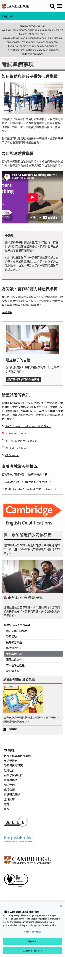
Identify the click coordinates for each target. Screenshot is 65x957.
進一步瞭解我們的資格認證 (28, 535)
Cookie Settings (32, 931)
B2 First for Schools (16, 448)
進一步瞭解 (10, 729)
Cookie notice (49, 925)
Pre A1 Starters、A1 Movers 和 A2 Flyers (28, 426)
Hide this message (32, 53)
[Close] (61, 906)
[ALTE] (16, 832)
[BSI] (16, 893)
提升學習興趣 (14, 642)
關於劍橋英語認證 (16, 631)
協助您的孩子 (14, 648)
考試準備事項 (14, 654)
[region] (32, 929)
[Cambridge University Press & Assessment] (27, 871)
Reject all (32, 941)
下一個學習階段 (15, 665)
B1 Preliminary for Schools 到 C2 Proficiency (27, 489)
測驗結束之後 (14, 659)
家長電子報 (12, 671)
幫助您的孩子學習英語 (17, 625)
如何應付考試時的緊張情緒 (23, 379)
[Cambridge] (15, 5)
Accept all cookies (32, 950)
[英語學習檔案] (18, 848)
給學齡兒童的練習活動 (19, 680)
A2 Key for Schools (15, 433)
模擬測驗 (7, 312)
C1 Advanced (12, 455)
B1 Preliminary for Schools (20, 440)
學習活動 (11, 636)
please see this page (46, 49)
